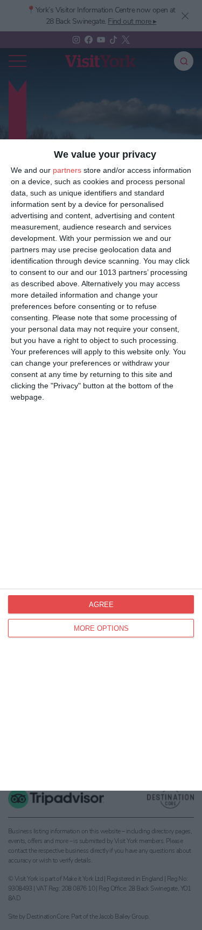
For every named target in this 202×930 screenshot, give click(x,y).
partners (67, 170)
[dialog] (101, 464)
